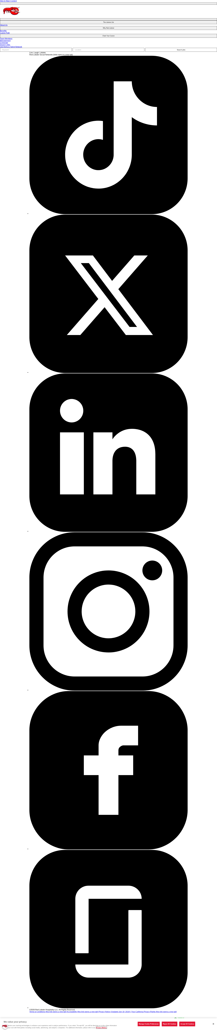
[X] (108, 372)
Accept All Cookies (187, 1024)
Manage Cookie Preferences (149, 1024)
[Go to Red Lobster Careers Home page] (12, 17)
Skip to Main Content (8, 1)
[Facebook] (108, 849)
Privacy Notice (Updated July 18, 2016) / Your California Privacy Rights (138, 1012)
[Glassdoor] (108, 1008)
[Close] (213, 1023)
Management (5, 41)
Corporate (4, 43)
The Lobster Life (108, 22)
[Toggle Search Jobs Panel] (108, 19)
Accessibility (82, 1012)
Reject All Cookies (169, 1024)
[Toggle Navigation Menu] (108, 4)
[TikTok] (108, 213)
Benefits (3, 31)
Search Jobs (5, 45)
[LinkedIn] (108, 531)
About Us (3, 25)
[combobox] (108, 50)
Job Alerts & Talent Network (11, 47)
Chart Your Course (108, 36)
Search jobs (181, 50)
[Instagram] (108, 690)
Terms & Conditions (47, 1012)
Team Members (6, 39)
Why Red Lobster (108, 28)
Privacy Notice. (101, 1028)
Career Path (5, 33)
